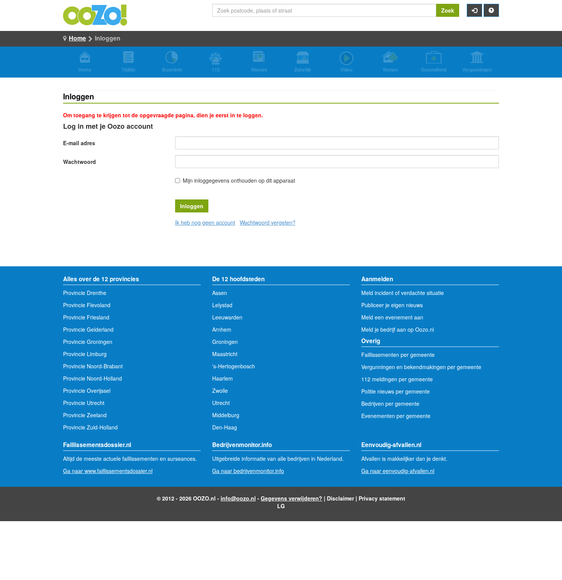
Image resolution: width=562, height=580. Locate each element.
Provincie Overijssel (86, 390)
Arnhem (221, 329)
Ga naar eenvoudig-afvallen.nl (397, 471)
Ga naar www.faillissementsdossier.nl (108, 471)
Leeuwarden (227, 317)
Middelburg (225, 415)
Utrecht (221, 403)
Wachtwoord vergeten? (268, 222)
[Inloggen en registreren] (474, 10)
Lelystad (222, 305)
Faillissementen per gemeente (398, 354)
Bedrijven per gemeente (390, 403)
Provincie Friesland (86, 317)
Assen (219, 292)
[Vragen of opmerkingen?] (491, 10)
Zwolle (220, 390)
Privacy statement (382, 498)
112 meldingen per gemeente (397, 379)
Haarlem (222, 378)
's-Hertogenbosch (233, 366)
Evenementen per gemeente (395, 416)
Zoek (447, 10)
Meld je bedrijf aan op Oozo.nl (397, 329)
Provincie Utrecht (83, 403)
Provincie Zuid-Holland (90, 427)
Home (77, 38)
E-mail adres (79, 143)
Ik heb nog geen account (205, 222)
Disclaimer (340, 498)
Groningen (225, 341)
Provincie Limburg (85, 354)
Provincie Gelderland (88, 329)
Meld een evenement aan (392, 317)
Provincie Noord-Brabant (93, 366)
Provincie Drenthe (84, 292)
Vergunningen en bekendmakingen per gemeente (421, 367)
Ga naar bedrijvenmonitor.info (248, 471)
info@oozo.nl (238, 498)
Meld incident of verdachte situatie (402, 292)
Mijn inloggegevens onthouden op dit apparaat (239, 180)
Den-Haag (224, 427)
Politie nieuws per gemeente (395, 391)
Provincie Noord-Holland (92, 378)
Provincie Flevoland (86, 305)
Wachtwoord (79, 161)
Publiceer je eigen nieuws (392, 305)
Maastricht (224, 354)
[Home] (95, 14)
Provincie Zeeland (85, 415)
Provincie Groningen (87, 341)
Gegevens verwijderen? (291, 498)
